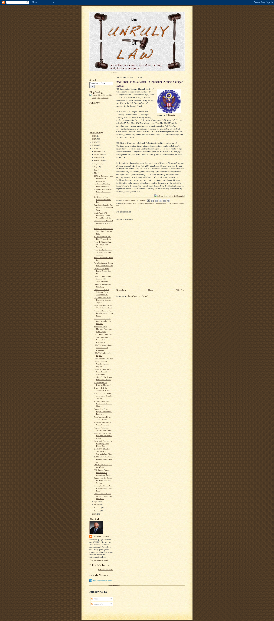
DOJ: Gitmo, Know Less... (103, 334)
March (96, 504)
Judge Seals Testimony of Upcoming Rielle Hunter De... (103, 443)
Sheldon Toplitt (101, 536)
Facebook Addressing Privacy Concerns (102, 185)
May (96, 173)
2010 (94, 148)
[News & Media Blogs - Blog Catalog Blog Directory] (101, 97)
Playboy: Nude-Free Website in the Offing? (103, 429)
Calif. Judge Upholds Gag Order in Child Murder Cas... (103, 207)
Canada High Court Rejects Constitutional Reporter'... (103, 411)
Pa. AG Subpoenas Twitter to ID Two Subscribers (103, 264)
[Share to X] (160, 200)
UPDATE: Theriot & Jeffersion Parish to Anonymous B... (102, 292)
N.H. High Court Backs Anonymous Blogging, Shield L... (103, 395)
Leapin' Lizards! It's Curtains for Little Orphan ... (101, 363)
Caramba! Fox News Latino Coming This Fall (102, 271)
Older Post (180, 290)
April (96, 501)
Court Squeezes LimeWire (103, 358)
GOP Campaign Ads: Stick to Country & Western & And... (103, 223)
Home (150, 290)
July (96, 166)
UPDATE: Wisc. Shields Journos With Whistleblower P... (102, 278)
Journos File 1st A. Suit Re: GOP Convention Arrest (103, 435)
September (98, 160)
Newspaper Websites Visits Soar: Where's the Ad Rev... (103, 231)
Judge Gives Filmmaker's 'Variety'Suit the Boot (103, 306)
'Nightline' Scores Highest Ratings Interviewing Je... (103, 191)
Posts (95, 598)
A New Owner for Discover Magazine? (102, 383)
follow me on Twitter (105, 570)
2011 (94, 145)
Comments (98, 603)
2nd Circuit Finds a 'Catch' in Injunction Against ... (103, 459)
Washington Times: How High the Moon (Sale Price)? (103, 488)
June (96, 170)
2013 (94, 139)
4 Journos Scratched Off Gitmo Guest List (102, 423)
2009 (94, 514)
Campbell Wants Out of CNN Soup (102, 285)
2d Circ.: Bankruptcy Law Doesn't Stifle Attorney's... (103, 178)
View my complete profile (98, 560)
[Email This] (152, 200)
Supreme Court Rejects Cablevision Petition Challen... (102, 321)
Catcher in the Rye (129, 203)
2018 (94, 136)
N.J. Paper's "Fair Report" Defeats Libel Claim (103, 378)
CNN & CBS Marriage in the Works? (103, 465)
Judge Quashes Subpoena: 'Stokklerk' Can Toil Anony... (103, 252)
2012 (94, 142)
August (97, 163)
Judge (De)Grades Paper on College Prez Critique (103, 244)
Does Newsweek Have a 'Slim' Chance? (102, 418)
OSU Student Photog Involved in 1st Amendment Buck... (102, 472)
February (97, 508)
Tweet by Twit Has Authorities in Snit (102, 389)
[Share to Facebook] (164, 200)
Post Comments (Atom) (138, 296)
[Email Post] (148, 200)
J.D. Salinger (173, 203)
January (97, 511)
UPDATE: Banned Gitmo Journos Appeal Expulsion (103, 347)
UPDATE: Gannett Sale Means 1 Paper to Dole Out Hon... (103, 496)
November (98, 154)
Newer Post (121, 290)
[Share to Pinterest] (168, 200)
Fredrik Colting (161, 203)
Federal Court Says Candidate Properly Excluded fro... (102, 339)
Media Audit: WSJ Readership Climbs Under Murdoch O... (102, 215)
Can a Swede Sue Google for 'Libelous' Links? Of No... (103, 480)
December (98, 151)
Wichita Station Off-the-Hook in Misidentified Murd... (103, 403)
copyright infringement (146, 203)
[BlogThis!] (156, 200)
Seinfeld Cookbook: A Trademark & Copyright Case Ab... (103, 451)
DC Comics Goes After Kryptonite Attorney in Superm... (103, 300)
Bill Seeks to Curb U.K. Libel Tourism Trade (102, 237)
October (97, 157)
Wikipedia (170, 114)
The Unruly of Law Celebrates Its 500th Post (102, 199)
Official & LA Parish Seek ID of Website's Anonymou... (103, 371)
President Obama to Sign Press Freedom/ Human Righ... (103, 313)
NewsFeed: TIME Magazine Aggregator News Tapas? (103, 329)
